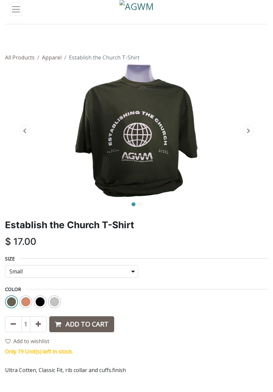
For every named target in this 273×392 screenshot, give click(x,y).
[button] (25, 130)
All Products (20, 57)
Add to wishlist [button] (31, 341)
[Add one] (38, 324)
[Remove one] (13, 324)
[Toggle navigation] (16, 9)
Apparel (52, 57)
